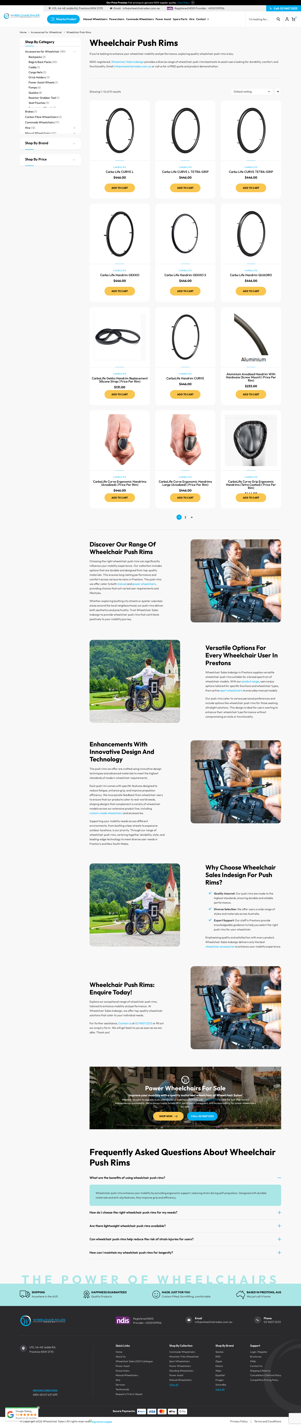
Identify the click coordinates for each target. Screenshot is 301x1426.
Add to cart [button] (119, 187)
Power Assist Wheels (42, 82)
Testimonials (122, 1389)
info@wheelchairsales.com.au (141, 8)
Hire (191, 19)
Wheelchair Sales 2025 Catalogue (134, 1361)
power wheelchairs (144, 584)
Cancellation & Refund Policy (265, 1375)
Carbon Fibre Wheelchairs (41, 116)
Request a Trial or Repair (129, 1394)
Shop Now (165, 1116)
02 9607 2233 (143, 1023)
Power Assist (163, 19)
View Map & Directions (45, 1390)
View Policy (183, 2)
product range (250, 681)
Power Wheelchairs (180, 1366)
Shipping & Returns (260, 1370)
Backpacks (35, 57)
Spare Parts (180, 19)
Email (198, 1318)
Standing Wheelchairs (181, 1370)
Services (120, 1384)
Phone (268, 1318)
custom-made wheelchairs (106, 813)
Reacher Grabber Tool (42, 97)
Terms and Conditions (267, 1421)
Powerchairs (116, 19)
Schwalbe (220, 1384)
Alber (218, 1370)
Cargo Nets (36, 72)
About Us (121, 1356)
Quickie (219, 1351)
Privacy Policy (239, 1421)
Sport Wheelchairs (179, 1361)
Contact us (125, 1023)
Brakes (29, 111)
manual (121, 584)
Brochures (255, 1356)
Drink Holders (37, 77)
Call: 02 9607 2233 (285, 8)
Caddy (33, 67)
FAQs (253, 1361)
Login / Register (258, 1351)
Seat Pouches (37, 102)
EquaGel (220, 1375)
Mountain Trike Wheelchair (184, 1356)
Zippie (218, 1361)
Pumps (33, 87)
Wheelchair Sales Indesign (127, 61)
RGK (218, 1356)
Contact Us (256, 1366)
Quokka (33, 92)
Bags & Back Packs (40, 62)
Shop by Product (66, 19)
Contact (201, 19)
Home (23, 32)
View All (173, 1384)
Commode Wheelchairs (140, 19)
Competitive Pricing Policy (264, 1380)
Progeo (219, 1380)
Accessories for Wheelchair (46, 32)
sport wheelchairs (231, 690)
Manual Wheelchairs (95, 19)
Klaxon (219, 1366)
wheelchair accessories (219, 946)
